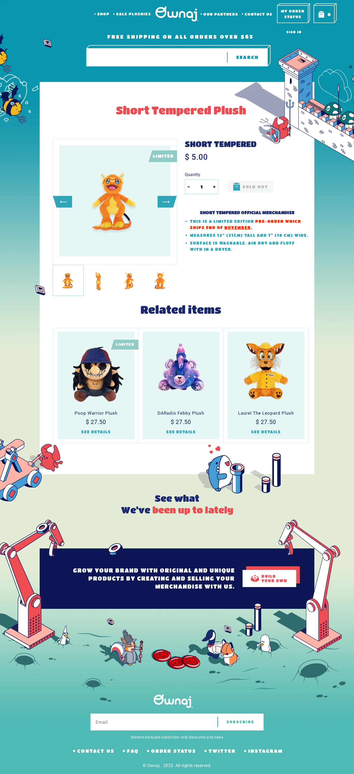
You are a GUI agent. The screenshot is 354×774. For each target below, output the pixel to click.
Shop (103, 14)
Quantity (192, 174)
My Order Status (293, 14)
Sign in (294, 32)
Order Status (173, 751)
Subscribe (240, 722)
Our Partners (220, 14)
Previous (62, 202)
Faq (133, 751)
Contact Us (258, 14)
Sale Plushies (133, 14)
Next (167, 202)
